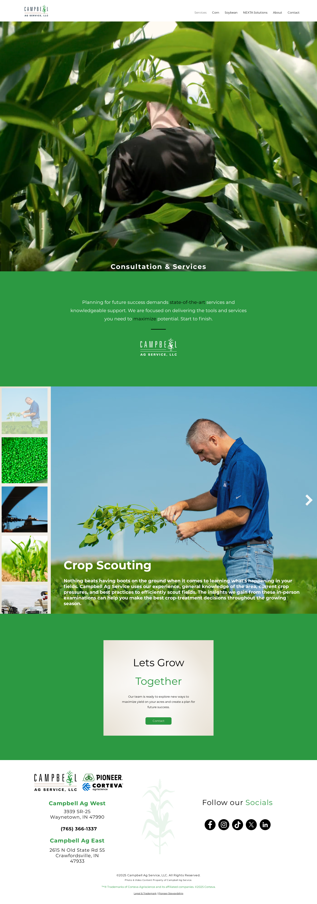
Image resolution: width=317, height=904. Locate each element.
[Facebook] (210, 824)
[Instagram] (223, 824)
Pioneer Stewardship (170, 893)
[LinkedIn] (265, 824)
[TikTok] (237, 824)
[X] (251, 824)
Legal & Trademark (145, 893)
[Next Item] (309, 500)
